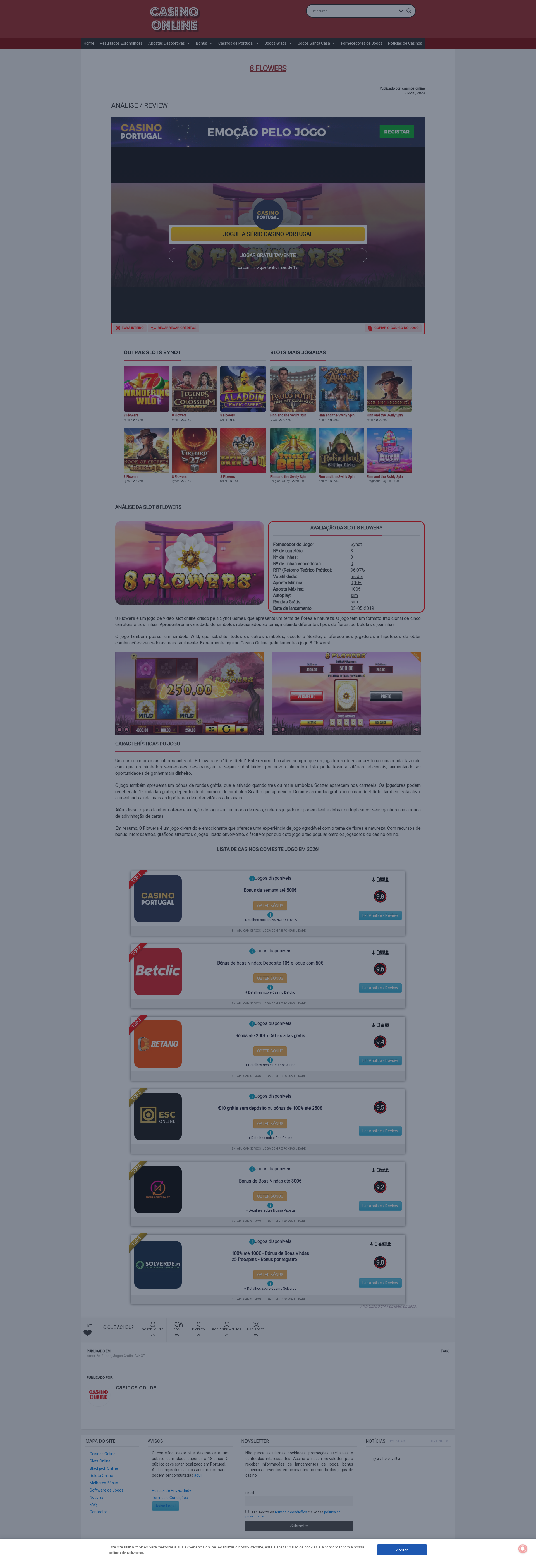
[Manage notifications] (522, 1548)
